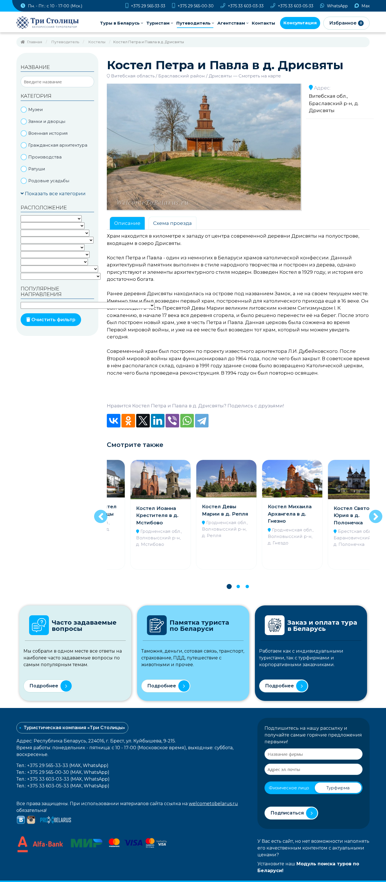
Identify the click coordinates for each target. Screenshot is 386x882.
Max (365, 5)
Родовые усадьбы (48, 180)
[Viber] (172, 420)
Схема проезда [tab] (172, 223)
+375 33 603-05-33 (295, 5)
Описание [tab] (127, 223)
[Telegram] (202, 420)
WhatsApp (337, 5)
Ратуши (36, 168)
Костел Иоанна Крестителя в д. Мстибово (138, 515)
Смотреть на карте (259, 76)
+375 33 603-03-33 (245, 5)
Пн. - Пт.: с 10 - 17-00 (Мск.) (54, 5)
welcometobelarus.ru (213, 803)
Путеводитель (193, 23)
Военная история (48, 133)
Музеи (35, 109)
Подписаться (287, 813)
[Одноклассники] (128, 420)
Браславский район (181, 76)
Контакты (263, 23)
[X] (143, 420)
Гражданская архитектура (57, 145)
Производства (45, 157)
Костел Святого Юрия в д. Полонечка (335, 515)
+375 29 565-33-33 (147, 5)
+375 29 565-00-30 (195, 5)
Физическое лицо (289, 787)
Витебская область (133, 76)
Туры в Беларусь (120, 23)
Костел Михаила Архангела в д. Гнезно (270, 514)
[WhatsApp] (187, 420)
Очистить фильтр (52, 319)
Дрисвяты (220, 76)
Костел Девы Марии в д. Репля (206, 510)
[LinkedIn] (157, 420)
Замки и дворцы (46, 121)
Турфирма (338, 787)
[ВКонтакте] (113, 420)
